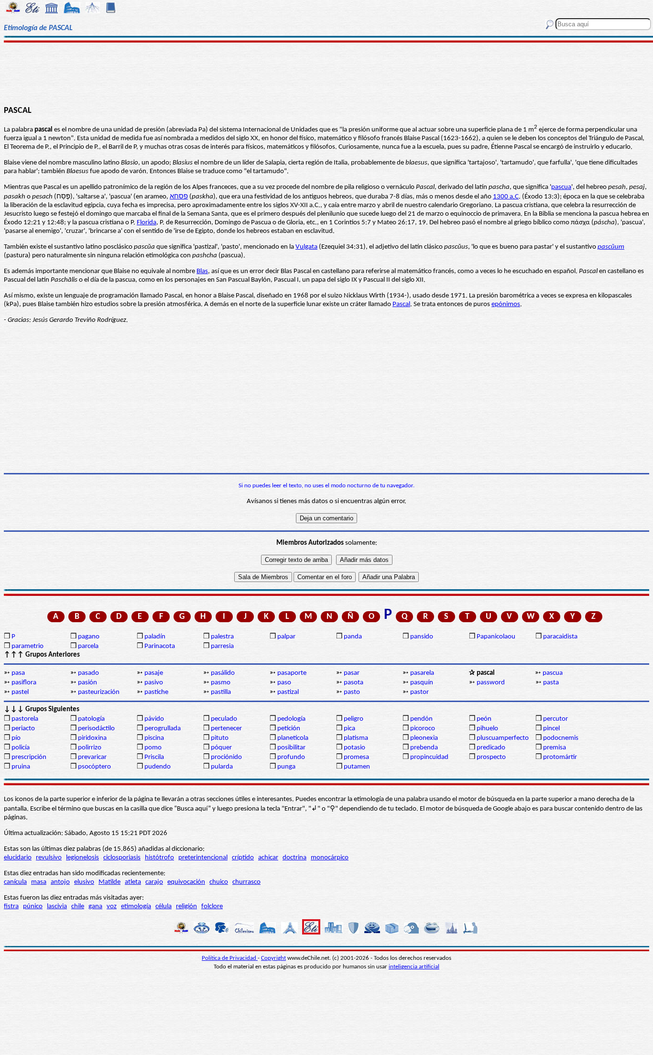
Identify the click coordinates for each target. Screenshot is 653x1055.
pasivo (153, 682)
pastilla (221, 692)
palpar (286, 636)
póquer (221, 747)
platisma (356, 738)
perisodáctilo (96, 728)
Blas (202, 271)
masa (38, 882)
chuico (218, 882)
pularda (222, 766)
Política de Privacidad (230, 958)
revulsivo (49, 857)
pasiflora (23, 682)
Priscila (154, 757)
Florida (146, 222)
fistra (11, 906)
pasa (18, 673)
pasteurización (99, 692)
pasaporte (291, 673)
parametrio (27, 646)
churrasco (246, 882)
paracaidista (560, 636)
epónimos (505, 304)
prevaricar (92, 757)
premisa (554, 747)
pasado (88, 673)
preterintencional (203, 857)
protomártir (560, 757)
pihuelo (487, 728)
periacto (23, 728)
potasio (354, 747)
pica (349, 728)
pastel (20, 692)
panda (353, 636)
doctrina (294, 857)
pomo (153, 747)
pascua (561, 187)
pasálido (223, 673)
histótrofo (159, 857)
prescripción (28, 757)
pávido (154, 719)
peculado (224, 719)
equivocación (186, 882)
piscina (154, 738)
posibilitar (291, 747)
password (491, 682)
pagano (88, 636)
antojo (60, 882)
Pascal (401, 304)
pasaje (153, 673)
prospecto (491, 757)
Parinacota (159, 646)
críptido (243, 857)
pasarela (422, 673)
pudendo (157, 766)
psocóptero (94, 766)
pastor (419, 692)
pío (16, 738)
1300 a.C (506, 196)
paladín (154, 636)
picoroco (422, 728)
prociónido (226, 757)
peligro (353, 719)
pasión (87, 682)
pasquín (421, 682)
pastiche (156, 692)
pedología (291, 719)
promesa (356, 757)
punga (286, 766)
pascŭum (611, 247)
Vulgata (306, 247)
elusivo (84, 882)
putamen (357, 766)
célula (163, 906)
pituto (220, 738)
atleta (133, 882)
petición (288, 728)
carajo (154, 882)
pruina (20, 766)
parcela (88, 646)
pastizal (288, 692)
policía (20, 747)
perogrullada (162, 728)
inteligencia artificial (414, 967)
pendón (421, 719)
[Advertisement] (326, 72)
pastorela (24, 719)
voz (112, 906)
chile (77, 906)
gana (95, 906)
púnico (33, 906)
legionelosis (82, 857)
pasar (351, 673)
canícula (15, 882)
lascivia (57, 906)
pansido (421, 636)
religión (186, 906)
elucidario (18, 857)
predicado (491, 747)
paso (284, 682)
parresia (222, 646)
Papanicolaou (496, 636)
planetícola (292, 738)
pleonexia (424, 738)
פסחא (179, 196)
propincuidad (429, 757)
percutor (555, 719)
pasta (551, 682)
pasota (353, 682)
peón (484, 719)
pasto (352, 692)
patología (91, 719)
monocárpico (329, 857)
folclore (212, 906)
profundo (291, 757)
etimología (136, 906)
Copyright (273, 958)
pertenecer (226, 728)
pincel (551, 728)
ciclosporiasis (122, 857)
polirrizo (89, 747)
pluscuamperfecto (503, 738)
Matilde (109, 882)
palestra (222, 636)
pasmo (220, 682)
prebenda (424, 747)
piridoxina (92, 738)
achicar (268, 857)
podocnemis (560, 738)
